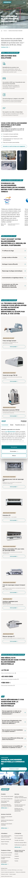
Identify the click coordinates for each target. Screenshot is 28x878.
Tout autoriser (14, 447)
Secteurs (5, 30)
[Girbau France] (7, 2)
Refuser (14, 455)
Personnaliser (13, 451)
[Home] (1, 30)
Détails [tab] (11, 424)
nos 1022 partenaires (10, 431)
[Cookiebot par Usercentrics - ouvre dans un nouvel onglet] (21, 421)
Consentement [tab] (4, 424)
